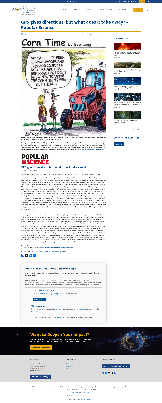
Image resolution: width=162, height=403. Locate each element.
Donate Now (70, 366)
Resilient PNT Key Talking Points (51, 294)
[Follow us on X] (72, 2)
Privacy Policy (75, 392)
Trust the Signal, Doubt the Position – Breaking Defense (125, 121)
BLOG (116, 1)
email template (80, 309)
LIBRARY (124, 1)
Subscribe (118, 144)
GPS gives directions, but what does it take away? (54, 167)
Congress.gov (58, 309)
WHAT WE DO (90, 10)
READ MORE (25, 245)
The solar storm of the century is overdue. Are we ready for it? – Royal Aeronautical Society (127, 53)
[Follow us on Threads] (112, 373)
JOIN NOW (138, 10)
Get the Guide (39, 299)
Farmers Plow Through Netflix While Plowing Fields (56, 247)
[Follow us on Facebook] (75, 2)
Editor (92, 34)
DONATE (142, 1)
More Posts (136, 129)
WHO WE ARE (76, 10)
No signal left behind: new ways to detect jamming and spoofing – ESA (126, 87)
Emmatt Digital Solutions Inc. (86, 399)
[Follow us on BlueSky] (69, 2)
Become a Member (41, 347)
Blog (56, 34)
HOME (64, 10)
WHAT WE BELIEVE (106, 10)
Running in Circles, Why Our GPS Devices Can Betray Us (49, 251)
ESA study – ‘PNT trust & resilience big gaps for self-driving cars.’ (127, 70)
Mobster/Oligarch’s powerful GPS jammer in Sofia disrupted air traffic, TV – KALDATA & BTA (127, 104)
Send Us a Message (41, 376)
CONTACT (134, 1)
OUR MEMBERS (122, 10)
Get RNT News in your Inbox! (115, 366)
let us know (57, 317)
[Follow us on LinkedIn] (66, 2)
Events (68, 368)
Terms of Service (85, 392)
